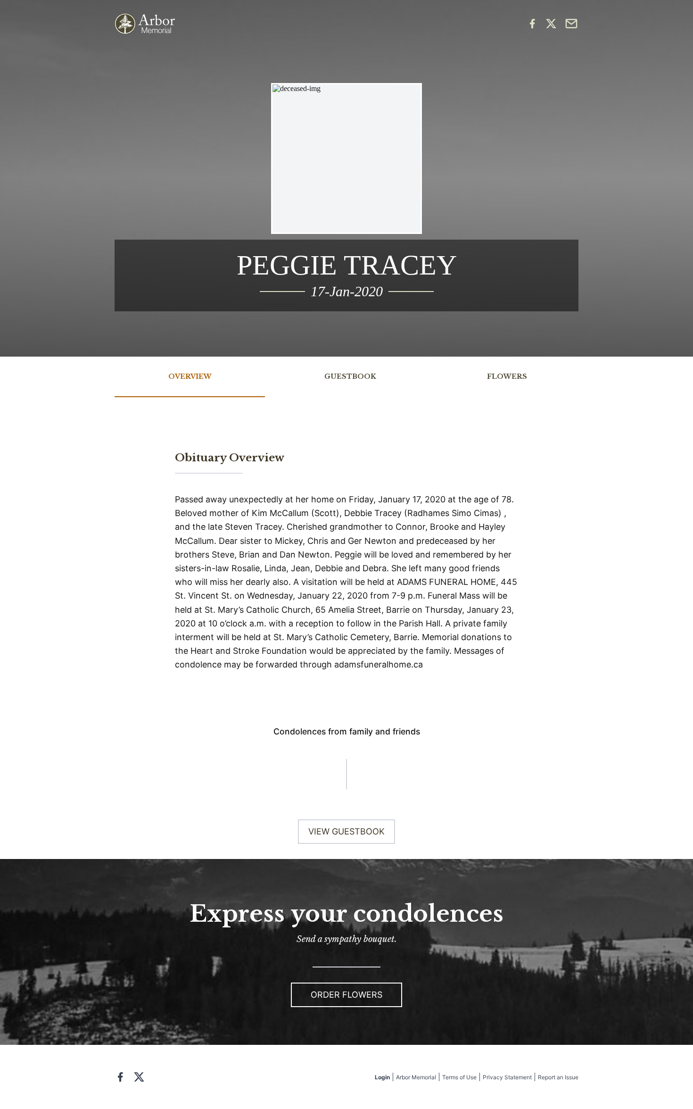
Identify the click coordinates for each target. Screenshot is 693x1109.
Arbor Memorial (416, 1077)
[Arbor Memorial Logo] (145, 23)
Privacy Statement (507, 1077)
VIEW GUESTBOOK (346, 831)
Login (382, 1077)
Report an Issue (558, 1077)
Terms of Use (459, 1077)
